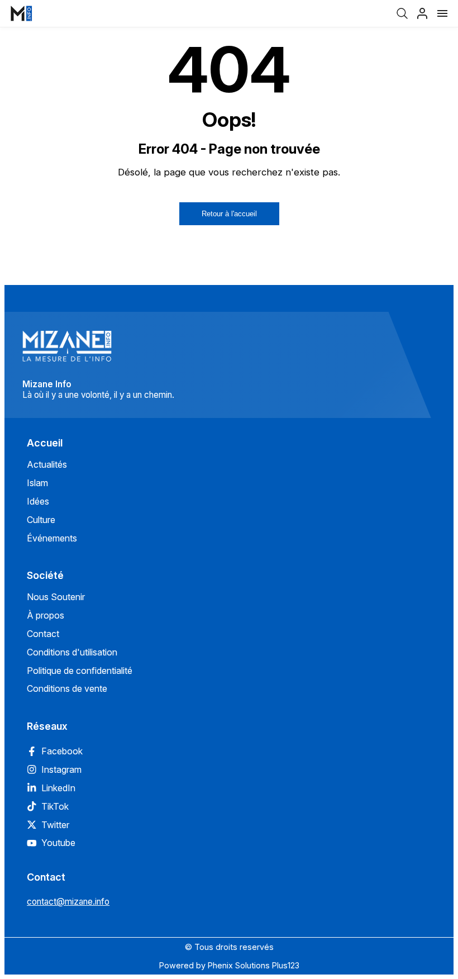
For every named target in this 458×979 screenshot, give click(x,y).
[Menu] (442, 13)
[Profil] (422, 13)
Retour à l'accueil (229, 214)
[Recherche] (402, 13)
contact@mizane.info (68, 901)
